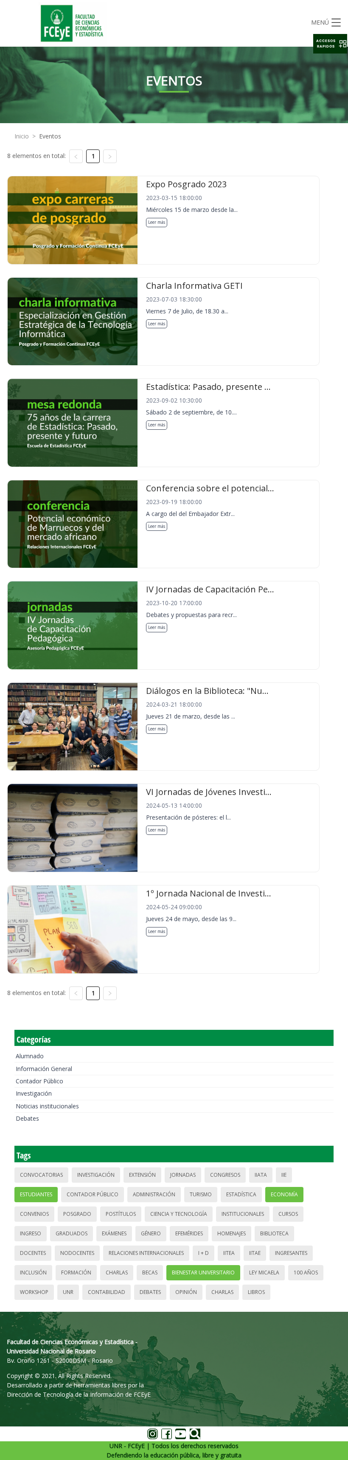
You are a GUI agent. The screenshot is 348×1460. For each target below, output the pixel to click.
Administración (154, 1194)
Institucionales (243, 1214)
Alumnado (30, 1056)
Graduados (71, 1233)
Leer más (156, 222)
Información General (44, 1069)
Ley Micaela (264, 1272)
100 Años (306, 1272)
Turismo (201, 1194)
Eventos (50, 136)
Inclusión (33, 1272)
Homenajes (231, 1233)
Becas (149, 1272)
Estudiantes (36, 1194)
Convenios (34, 1214)
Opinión (186, 1292)
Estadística (241, 1194)
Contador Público (39, 1081)
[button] (330, 44)
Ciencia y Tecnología (178, 1214)
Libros (256, 1292)
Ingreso (30, 1233)
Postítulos (121, 1214)
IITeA (229, 1253)
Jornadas (183, 1174)
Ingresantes (291, 1253)
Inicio (21, 136)
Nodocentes (77, 1253)
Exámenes (114, 1233)
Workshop (34, 1292)
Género (151, 1233)
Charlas (117, 1272)
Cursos (288, 1214)
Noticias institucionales (47, 1106)
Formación (76, 1272)
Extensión (142, 1174)
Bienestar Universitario (203, 1272)
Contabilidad (106, 1292)
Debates (27, 1118)
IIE (283, 1174)
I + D (203, 1253)
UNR (68, 1292)
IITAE (255, 1253)
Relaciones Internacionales (146, 1253)
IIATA (261, 1174)
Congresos (225, 1174)
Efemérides (189, 1233)
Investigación (34, 1093)
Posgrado (77, 1214)
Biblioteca (274, 1233)
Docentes (33, 1253)
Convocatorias (41, 1174)
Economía (284, 1194)
